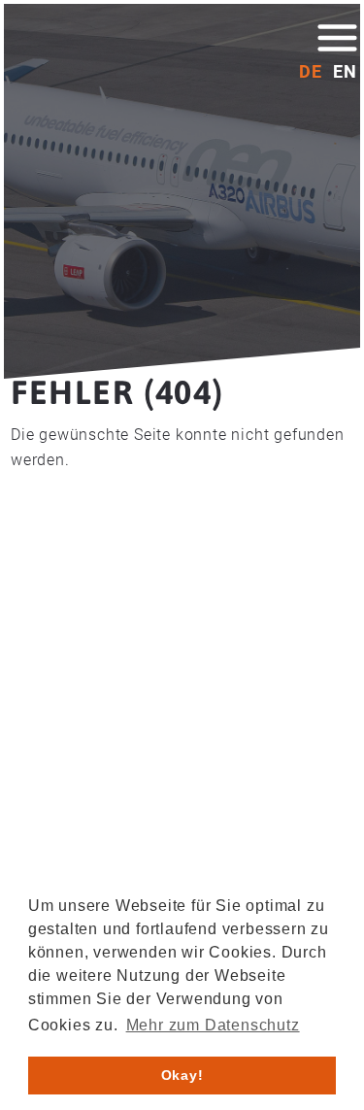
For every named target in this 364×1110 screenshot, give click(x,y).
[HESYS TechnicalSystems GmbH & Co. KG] (120, 51)
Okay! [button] (182, 1075)
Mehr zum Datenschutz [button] (213, 1025)
